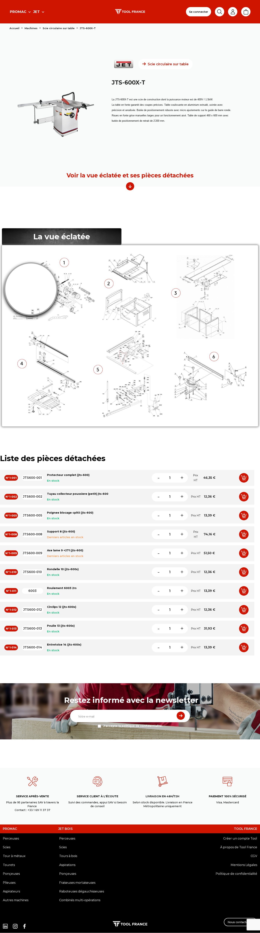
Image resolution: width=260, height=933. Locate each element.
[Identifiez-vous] (232, 12)
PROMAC (10, 829)
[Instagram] (15, 923)
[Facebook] (25, 923)
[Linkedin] (6, 923)
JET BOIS (65, 829)
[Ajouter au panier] (244, 478)
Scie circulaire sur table (168, 64)
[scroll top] (130, 186)
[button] (240, 922)
